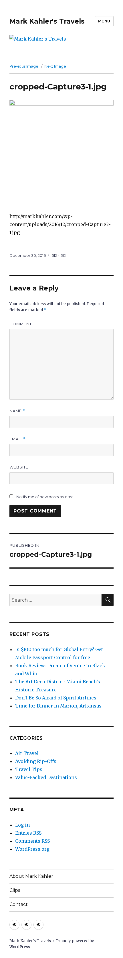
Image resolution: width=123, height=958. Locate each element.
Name (17, 410)
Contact (18, 904)
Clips (14, 890)
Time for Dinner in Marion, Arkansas (58, 706)
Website (18, 467)
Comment (20, 324)
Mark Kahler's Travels (47, 21)
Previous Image (23, 66)
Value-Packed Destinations (46, 777)
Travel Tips (28, 769)
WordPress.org (32, 849)
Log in (22, 825)
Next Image (55, 66)
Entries (28, 833)
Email (17, 439)
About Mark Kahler (31, 876)
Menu (104, 21)
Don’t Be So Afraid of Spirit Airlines (55, 698)
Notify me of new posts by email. (46, 496)
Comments (32, 841)
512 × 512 (59, 255)
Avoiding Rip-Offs (35, 761)
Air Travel (27, 753)
